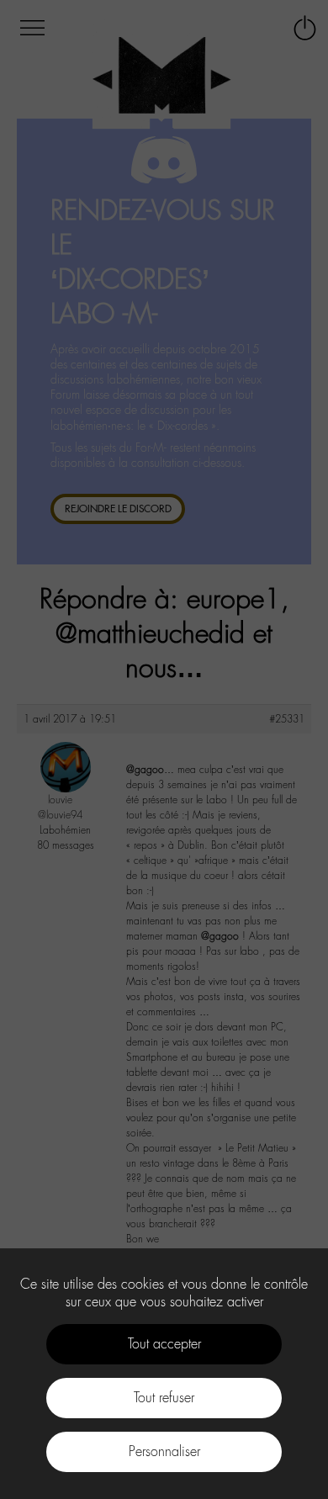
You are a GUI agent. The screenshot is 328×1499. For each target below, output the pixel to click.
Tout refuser (164, 1397)
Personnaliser (164, 1451)
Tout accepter (164, 1344)
